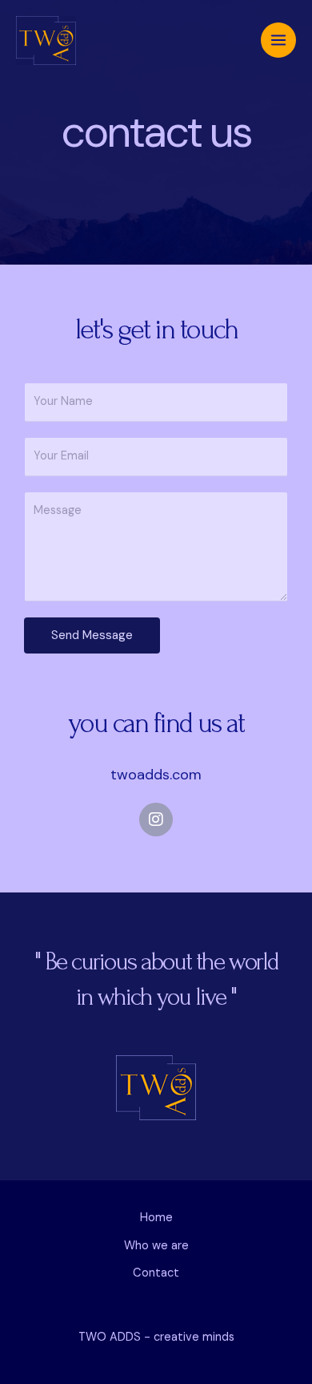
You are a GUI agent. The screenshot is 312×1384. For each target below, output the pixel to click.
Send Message (92, 635)
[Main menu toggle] (278, 40)
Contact (156, 1273)
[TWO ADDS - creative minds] (46, 40)
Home (156, 1217)
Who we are (156, 1245)
